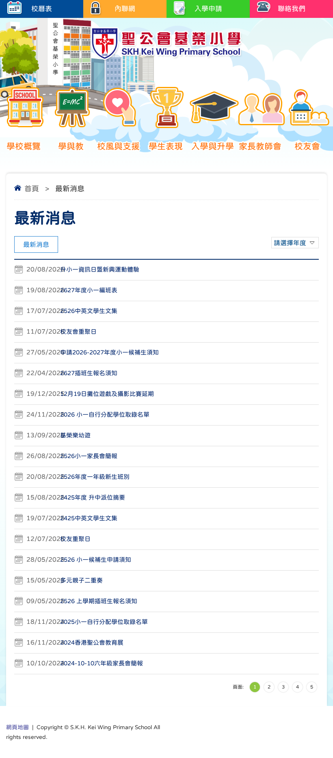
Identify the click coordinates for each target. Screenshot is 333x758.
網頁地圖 (17, 727)
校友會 (307, 146)
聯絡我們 (291, 8)
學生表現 (166, 146)
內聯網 (125, 8)
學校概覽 (23, 146)
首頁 (31, 188)
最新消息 (36, 244)
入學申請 (208, 8)
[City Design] (166, 58)
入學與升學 (212, 146)
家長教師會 (260, 146)
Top (312, 721)
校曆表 (41, 8)
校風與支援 (118, 146)
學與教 (71, 146)
